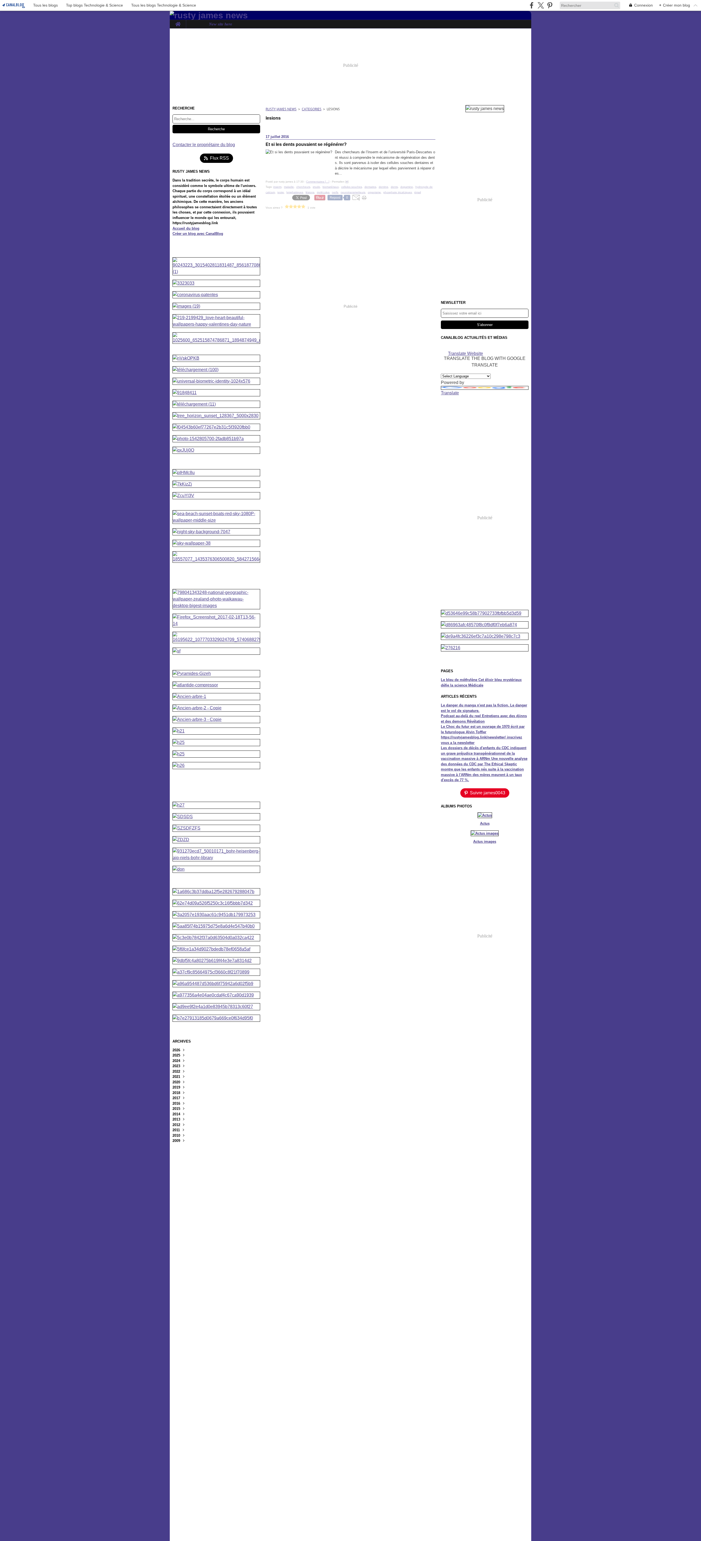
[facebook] (531, 5)
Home (178, 22)
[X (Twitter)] (540, 5)
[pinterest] (549, 5)
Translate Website (465, 353)
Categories (311, 109)
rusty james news (281, 109)
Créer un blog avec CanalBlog (198, 234)
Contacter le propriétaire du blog (204, 144)
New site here (220, 24)
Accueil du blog (186, 228)
